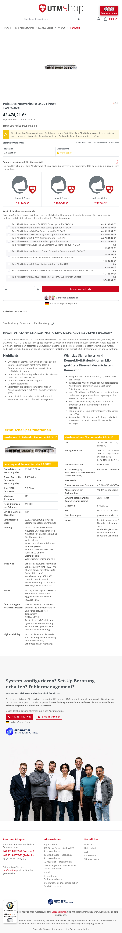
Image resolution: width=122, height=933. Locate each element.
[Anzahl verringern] (6, 289)
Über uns (89, 844)
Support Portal (51, 844)
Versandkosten (59, 911)
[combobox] (49, 19)
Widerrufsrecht (92, 859)
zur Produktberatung (67, 297)
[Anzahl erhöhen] (38, 289)
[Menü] (6, 19)
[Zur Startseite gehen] (61, 9)
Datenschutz (90, 848)
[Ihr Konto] (98, 19)
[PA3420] (61, 66)
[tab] (10, 323)
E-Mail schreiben (50, 716)
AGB (86, 851)
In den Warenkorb (80, 289)
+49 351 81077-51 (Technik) (18, 855)
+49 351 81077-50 (21, 716)
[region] (61, 67)
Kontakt (47, 872)
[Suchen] (78, 19)
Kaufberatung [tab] (42, 323)
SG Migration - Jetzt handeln (58, 861)
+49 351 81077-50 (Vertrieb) (18, 851)
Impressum (90, 855)
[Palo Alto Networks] (115, 102)
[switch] (10, 920)
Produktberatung (109, 13)
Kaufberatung (10, 870)
